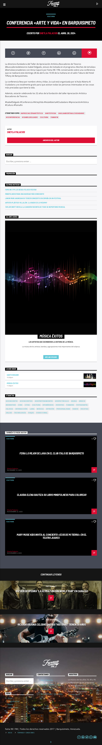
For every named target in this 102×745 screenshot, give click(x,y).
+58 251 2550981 (48, 685)
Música (40, 409)
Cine (20, 405)
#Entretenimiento (44, 401)
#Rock (82, 401)
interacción (21, 409)
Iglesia (9, 409)
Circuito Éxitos (74, 694)
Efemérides (48, 405)
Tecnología (20, 413)
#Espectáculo (62, 401)
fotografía (82, 405)
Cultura (51, 16)
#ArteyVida (50, 113)
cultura (44, 117)
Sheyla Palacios (48, 33)
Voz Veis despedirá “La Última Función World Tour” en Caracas (51, 591)
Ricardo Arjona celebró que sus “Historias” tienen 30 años (52, 624)
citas (27, 405)
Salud (9, 413)
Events (10, 704)
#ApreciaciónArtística (32, 113)
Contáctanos (13, 707)
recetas (84, 409)
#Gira (74, 401)
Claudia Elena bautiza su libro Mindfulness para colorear (51, 494)
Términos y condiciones (25, 732)
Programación (13, 701)
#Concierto (12, 401)
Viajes (31, 413)
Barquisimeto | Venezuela (52, 694)
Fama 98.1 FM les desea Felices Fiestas (20, 189)
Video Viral (41, 413)
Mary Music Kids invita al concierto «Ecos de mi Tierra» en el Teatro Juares (52, 536)
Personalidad (63, 409)
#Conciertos (26, 401)
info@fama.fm (47, 689)
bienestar (11, 405)
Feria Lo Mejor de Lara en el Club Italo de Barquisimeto (52, 453)
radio (75, 409)
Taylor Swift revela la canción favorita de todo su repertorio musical (35, 207)
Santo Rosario (13, 375)
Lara (32, 409)
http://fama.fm (47, 680)
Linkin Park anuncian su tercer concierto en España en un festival (33, 198)
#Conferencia (13, 117)
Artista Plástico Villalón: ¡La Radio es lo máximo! (26, 202)
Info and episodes (51, 357)
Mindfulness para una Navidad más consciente (24, 194)
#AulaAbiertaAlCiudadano (71, 113)
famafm (54, 117)
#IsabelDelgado (30, 117)
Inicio (10, 698)
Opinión (50, 409)
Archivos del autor (51, 140)
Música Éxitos (12, 383)
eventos (60, 405)
